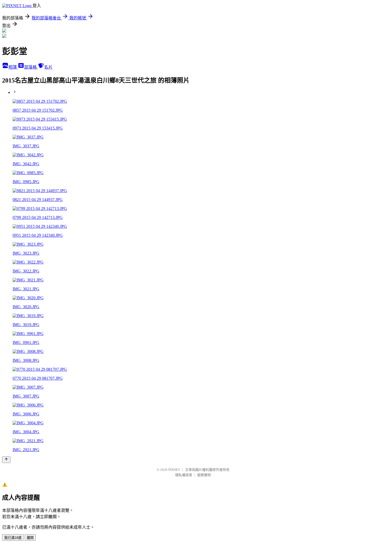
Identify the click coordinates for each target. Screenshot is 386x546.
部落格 (31, 67)
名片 (48, 67)
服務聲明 (204, 475)
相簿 (13, 67)
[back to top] (6, 459)
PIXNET (174, 470)
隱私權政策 (183, 475)
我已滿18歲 (13, 538)
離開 (30, 538)
